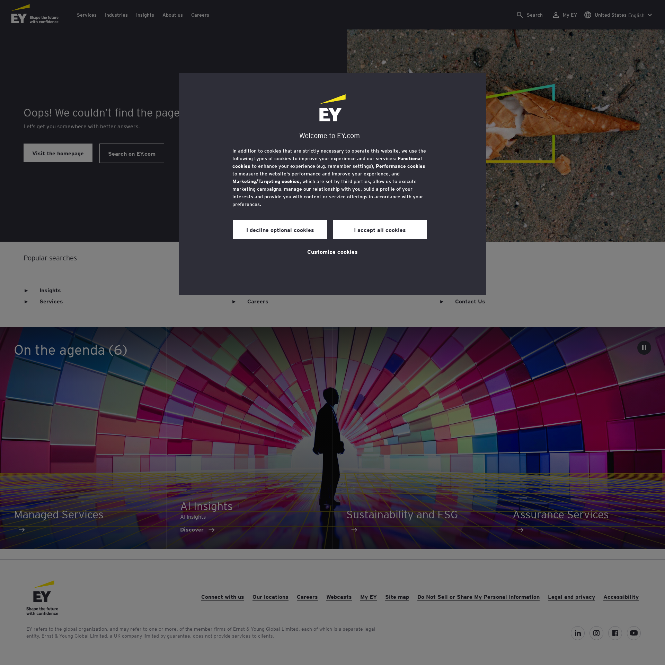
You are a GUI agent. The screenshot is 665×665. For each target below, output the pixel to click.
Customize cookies (332, 251)
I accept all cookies (380, 229)
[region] (332, 184)
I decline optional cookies (280, 229)
